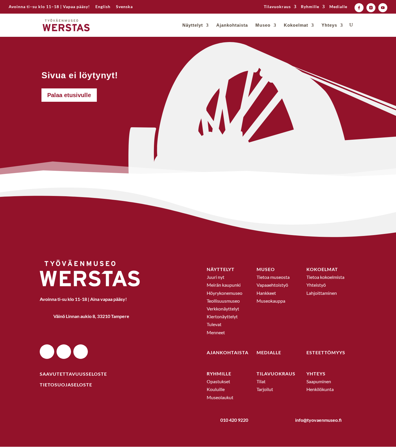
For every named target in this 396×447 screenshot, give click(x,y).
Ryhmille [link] (310, 7)
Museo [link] (262, 25)
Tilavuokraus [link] (277, 7)
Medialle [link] (338, 7)
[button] (47, 351)
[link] (102, 8)
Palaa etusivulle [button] (69, 95)
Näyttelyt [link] (192, 25)
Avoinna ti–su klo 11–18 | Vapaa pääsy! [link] (49, 7)
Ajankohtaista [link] (232, 25)
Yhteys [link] (329, 25)
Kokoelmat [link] (296, 25)
